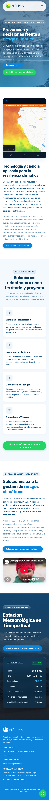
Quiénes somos (11, 65)
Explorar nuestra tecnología (16, 245)
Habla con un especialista (21, 72)
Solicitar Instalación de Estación (21, 648)
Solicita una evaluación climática (21, 549)
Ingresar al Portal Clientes (16, 779)
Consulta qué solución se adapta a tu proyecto (25, 446)
